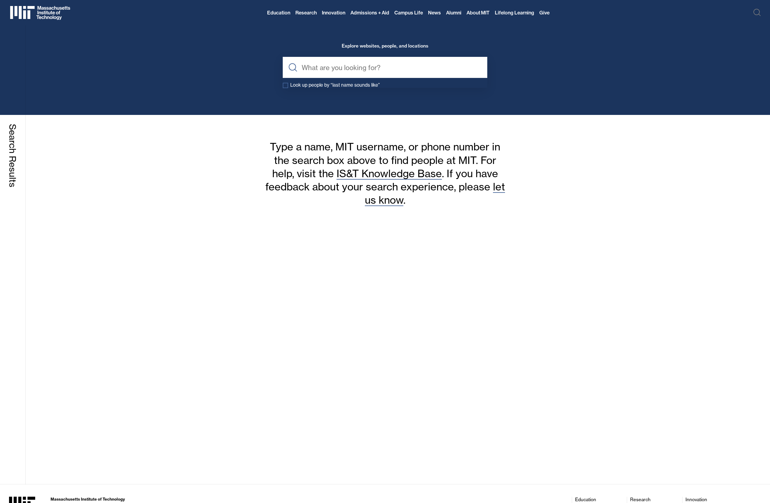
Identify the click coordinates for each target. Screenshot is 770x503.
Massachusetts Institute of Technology (88, 499)
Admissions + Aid (369, 13)
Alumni (453, 13)
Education (278, 13)
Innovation (333, 13)
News (434, 13)
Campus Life (408, 13)
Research (306, 13)
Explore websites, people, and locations (385, 46)
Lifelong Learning (514, 13)
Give (544, 13)
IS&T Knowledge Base (389, 173)
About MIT (478, 13)
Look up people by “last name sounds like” (335, 85)
